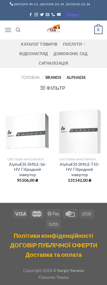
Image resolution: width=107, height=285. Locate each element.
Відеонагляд (33, 53)
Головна (30, 77)
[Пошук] (18, 30)
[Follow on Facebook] (30, 15)
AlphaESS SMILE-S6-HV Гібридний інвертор (27, 169)
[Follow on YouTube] (59, 15)
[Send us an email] (47, 15)
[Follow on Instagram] (36, 15)
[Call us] (53, 15)
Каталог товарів (39, 44)
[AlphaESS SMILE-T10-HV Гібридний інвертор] (79, 131)
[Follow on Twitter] (42, 15)
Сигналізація (53, 63)
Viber (72, 14)
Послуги (72, 44)
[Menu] (8, 30)
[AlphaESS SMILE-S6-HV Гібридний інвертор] (27, 131)
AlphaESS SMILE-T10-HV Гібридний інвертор (80, 169)
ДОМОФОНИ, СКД (70, 53)
